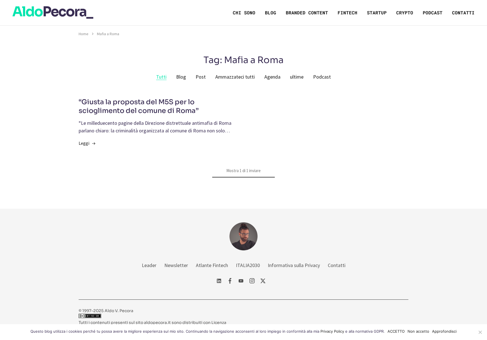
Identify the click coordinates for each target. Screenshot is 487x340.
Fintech (347, 12)
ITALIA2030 (248, 265)
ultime (297, 77)
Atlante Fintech (212, 265)
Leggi (84, 143)
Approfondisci (444, 331)
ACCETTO (396, 331)
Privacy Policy (332, 331)
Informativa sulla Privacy (294, 265)
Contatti (463, 12)
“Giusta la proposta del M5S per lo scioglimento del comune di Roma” (139, 106)
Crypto (404, 12)
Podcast (432, 12)
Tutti (161, 77)
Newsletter (176, 265)
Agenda (272, 77)
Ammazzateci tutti (235, 77)
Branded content (307, 12)
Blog (270, 12)
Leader (149, 265)
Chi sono (244, 12)
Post (201, 77)
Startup (377, 12)
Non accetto (418, 331)
